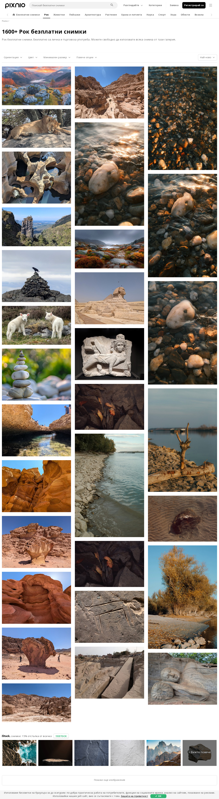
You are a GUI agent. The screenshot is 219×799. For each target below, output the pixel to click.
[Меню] (210, 5)
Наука (150, 14)
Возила (199, 14)
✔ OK (158, 796)
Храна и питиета (131, 14)
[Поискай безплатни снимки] (112, 5)
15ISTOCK (61, 736)
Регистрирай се (194, 5)
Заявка (174, 5)
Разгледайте (131, 5)
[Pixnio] (15, 6)
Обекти (185, 14)
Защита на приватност (134, 796)
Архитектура (93, 14)
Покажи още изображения (109, 779)
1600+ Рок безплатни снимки (44, 31)
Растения (111, 14)
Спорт (162, 14)
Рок (46, 14)
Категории (155, 5)
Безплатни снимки (28, 14)
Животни (59, 14)
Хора (173, 14)
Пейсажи (74, 14)
